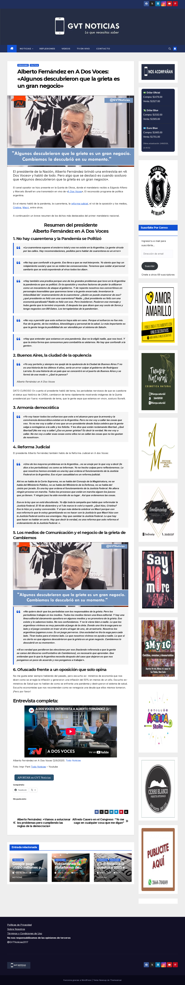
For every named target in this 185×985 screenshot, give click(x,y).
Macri (26, 207)
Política (34, 65)
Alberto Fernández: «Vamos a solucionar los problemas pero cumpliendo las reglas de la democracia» (44, 823)
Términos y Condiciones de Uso (24, 933)
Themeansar (116, 980)
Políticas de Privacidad (19, 924)
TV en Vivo (83, 48)
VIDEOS (66, 48)
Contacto (103, 48)
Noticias (26, 48)
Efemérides (102, 860)
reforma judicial (79, 203)
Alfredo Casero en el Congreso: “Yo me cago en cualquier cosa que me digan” (98, 821)
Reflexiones (47, 48)
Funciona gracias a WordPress (77, 980)
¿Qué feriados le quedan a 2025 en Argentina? (112, 867)
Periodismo (23, 65)
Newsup (103, 980)
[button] (170, 48)
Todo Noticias (73, 760)
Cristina (17, 207)
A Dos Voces (75, 191)
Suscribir (150, 266)
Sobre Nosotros (16, 929)
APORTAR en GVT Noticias (34, 777)
